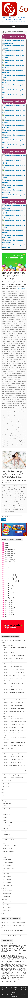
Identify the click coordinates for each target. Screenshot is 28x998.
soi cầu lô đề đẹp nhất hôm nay (13, 979)
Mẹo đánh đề (10, 965)
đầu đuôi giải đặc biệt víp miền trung (13, 385)
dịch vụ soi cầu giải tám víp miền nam (13, 759)
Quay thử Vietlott (10, 615)
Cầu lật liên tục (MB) (11, 577)
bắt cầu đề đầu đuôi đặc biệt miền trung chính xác (13, 323)
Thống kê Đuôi (9, 593)
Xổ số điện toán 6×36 (8, 840)
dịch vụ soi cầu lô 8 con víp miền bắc (13, 689)
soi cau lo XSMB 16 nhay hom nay (13, 970)
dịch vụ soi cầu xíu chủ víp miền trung (13, 745)
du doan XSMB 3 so (11, 954)
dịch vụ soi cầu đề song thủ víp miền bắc (14, 675)
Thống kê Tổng (9, 597)
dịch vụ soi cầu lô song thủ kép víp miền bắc (13, 922)
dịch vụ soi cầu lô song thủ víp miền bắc (13, 708)
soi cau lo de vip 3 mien (15, 969)
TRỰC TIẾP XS (5, 786)
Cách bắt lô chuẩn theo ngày (13, 945)
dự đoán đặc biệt (9, 379)
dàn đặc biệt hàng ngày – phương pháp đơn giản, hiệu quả (13, 474)
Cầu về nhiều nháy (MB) (12, 581)
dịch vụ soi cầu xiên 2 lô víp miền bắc (13, 700)
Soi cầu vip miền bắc (7, 645)
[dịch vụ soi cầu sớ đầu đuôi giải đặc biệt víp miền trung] (14, 262)
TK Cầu (3, 843)
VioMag (8, 994)
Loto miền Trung (10, 607)
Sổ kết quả (4, 801)
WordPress (14, 996)
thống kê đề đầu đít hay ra (15, 433)
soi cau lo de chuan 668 (21, 965)
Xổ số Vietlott (6, 814)
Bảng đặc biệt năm (18, 307)
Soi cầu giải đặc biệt (14, 509)
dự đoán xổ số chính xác (20, 959)
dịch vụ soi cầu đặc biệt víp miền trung (13, 724)
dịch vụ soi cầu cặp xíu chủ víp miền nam (14, 754)
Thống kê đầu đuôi (10, 583)
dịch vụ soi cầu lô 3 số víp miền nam (12, 762)
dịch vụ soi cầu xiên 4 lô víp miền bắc (13, 705)
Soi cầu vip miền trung (9, 292)
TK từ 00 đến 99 (9, 601)
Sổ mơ (7, 617)
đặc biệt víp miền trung (12, 496)
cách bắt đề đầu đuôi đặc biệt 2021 (16, 373)
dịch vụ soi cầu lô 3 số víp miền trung (13, 730)
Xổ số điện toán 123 (10, 571)
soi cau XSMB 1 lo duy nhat (18, 974)
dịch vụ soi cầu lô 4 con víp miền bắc (13, 681)
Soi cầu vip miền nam (7, 748)
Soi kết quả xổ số (5, 784)
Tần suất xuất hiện (10, 599)
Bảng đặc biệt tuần (17, 309)
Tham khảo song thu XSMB (11, 419)
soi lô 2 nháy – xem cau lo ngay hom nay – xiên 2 (14, 18)
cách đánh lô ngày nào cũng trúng (12, 947)
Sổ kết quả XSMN (10, 553)
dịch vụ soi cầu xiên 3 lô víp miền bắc (13, 702)
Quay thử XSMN (9, 611)
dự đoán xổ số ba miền (18, 957)
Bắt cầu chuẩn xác (8, 486)
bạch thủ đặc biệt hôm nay (9, 303)
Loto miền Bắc (9, 603)
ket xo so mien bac (12, 963)
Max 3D (7, 563)
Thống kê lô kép (9, 589)
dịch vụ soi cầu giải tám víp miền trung (13, 727)
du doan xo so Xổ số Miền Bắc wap (10, 954)
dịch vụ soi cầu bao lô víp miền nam (12, 751)
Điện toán (4, 832)
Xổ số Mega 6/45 (10, 559)
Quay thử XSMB (9, 609)
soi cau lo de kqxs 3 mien (17, 968)
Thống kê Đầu (9, 591)
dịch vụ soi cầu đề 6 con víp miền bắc (13, 661)
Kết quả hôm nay (10, 549)
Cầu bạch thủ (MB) (10, 575)
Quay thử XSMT (9, 613)
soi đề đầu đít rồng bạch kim (15, 401)
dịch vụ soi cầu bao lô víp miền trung (13, 719)
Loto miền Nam (9, 605)
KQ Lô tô (3, 888)
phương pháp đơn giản (11, 504)
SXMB (2, 789)
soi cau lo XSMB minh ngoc (14, 972)
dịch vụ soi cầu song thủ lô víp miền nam (14, 775)
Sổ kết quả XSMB (10, 551)
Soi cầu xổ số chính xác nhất (13, 980)
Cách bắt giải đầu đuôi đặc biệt (10, 375)
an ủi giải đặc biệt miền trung (16, 301)
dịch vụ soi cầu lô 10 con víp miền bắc (13, 678)
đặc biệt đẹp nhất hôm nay (11, 381)
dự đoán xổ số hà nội (7, 960)
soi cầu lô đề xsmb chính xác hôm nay (17, 978)
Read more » (21, 288)
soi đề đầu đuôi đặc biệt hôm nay (13, 407)
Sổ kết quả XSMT (10, 555)
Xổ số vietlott (9, 557)
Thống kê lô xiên (10, 587)
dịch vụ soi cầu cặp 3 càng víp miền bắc (13, 655)
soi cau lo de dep (7, 967)
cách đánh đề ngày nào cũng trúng (13, 949)
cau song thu (5, 944)
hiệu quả (12, 500)
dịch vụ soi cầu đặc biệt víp (12, 494)
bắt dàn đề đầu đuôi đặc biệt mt (17, 337)
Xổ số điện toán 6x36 (11, 569)
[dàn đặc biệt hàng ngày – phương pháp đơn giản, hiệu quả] (14, 460)
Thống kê (8, 567)
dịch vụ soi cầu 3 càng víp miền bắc (12, 652)
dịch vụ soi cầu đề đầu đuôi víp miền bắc (14, 672)
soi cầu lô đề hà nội (14, 977)
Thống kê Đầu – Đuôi (11, 595)
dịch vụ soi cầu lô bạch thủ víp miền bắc (13, 692)
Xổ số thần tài (9, 573)
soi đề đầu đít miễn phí (12, 399)
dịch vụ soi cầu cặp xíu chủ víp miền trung (14, 721)
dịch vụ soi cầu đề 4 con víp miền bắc (13, 658)
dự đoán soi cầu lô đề (8, 957)
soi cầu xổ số (19, 980)
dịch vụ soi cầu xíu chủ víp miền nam (13, 777)
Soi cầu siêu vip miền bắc (8, 687)
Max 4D (7, 565)
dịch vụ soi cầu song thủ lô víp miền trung (14, 742)
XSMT (6, 547)
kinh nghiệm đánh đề (13, 387)
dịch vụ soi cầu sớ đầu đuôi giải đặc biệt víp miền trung (13, 275)
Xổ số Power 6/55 (10, 561)
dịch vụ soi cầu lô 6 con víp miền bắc (13, 683)
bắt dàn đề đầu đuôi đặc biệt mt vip (11, 343)
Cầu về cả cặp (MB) (10, 579)
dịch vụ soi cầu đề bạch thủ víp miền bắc (14, 669)
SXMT (2, 795)
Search (4, 519)
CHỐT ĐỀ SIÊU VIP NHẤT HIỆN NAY (16, 944)
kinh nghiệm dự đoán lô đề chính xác (16, 964)
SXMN (2, 792)
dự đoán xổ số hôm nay (19, 960)
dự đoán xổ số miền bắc (11, 961)
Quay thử (4, 899)
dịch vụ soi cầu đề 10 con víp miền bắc (13, 666)
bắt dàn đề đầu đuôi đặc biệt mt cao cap (13, 339)
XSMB (6, 543)
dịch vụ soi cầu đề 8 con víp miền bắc (13, 664)
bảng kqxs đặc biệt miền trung (15, 313)
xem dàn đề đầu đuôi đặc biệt (11, 437)
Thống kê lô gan (10, 585)
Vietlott (3, 812)
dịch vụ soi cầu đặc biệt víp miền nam (13, 756)
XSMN (7, 545)
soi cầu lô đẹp (17, 975)
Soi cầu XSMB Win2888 (16, 391)
